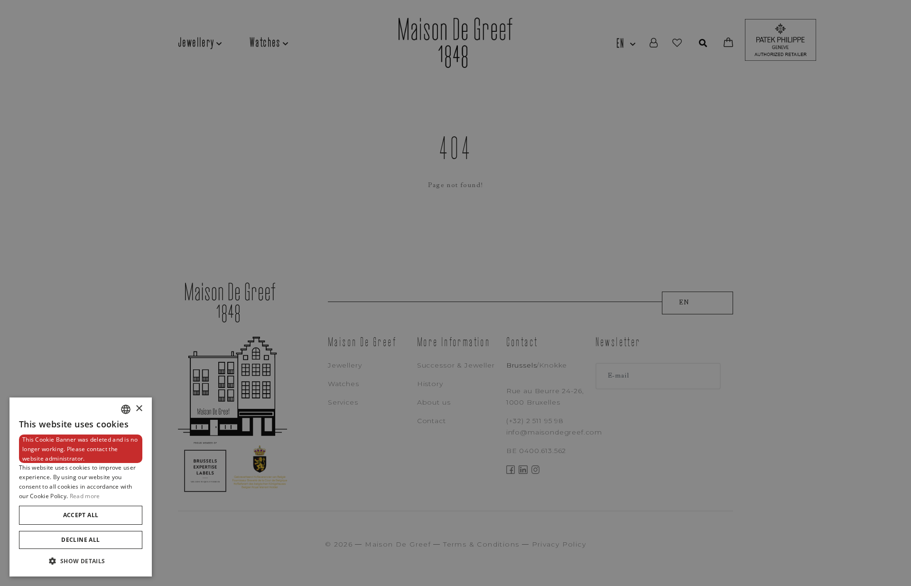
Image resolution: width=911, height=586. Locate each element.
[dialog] (80, 487)
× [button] (138, 408)
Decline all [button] (80, 540)
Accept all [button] (81, 515)
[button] (80, 561)
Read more (85, 496)
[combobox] (125, 409)
